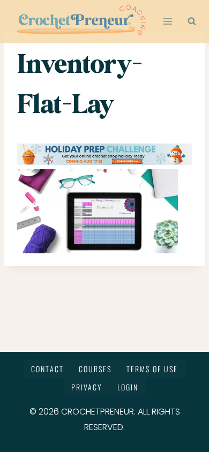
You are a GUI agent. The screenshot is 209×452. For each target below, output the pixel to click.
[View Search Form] (191, 21)
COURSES (95, 368)
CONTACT (47, 368)
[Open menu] (168, 21)
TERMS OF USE (152, 368)
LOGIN (127, 387)
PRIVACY (86, 387)
